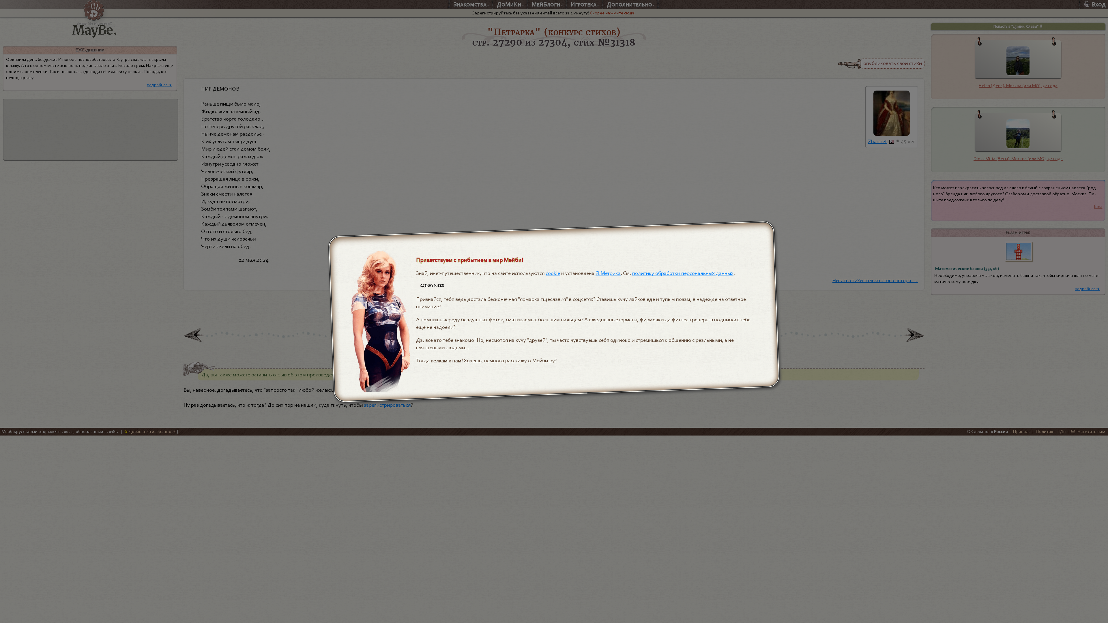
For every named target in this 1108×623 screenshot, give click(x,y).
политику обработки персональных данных (683, 273)
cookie (553, 273)
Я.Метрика (608, 273)
